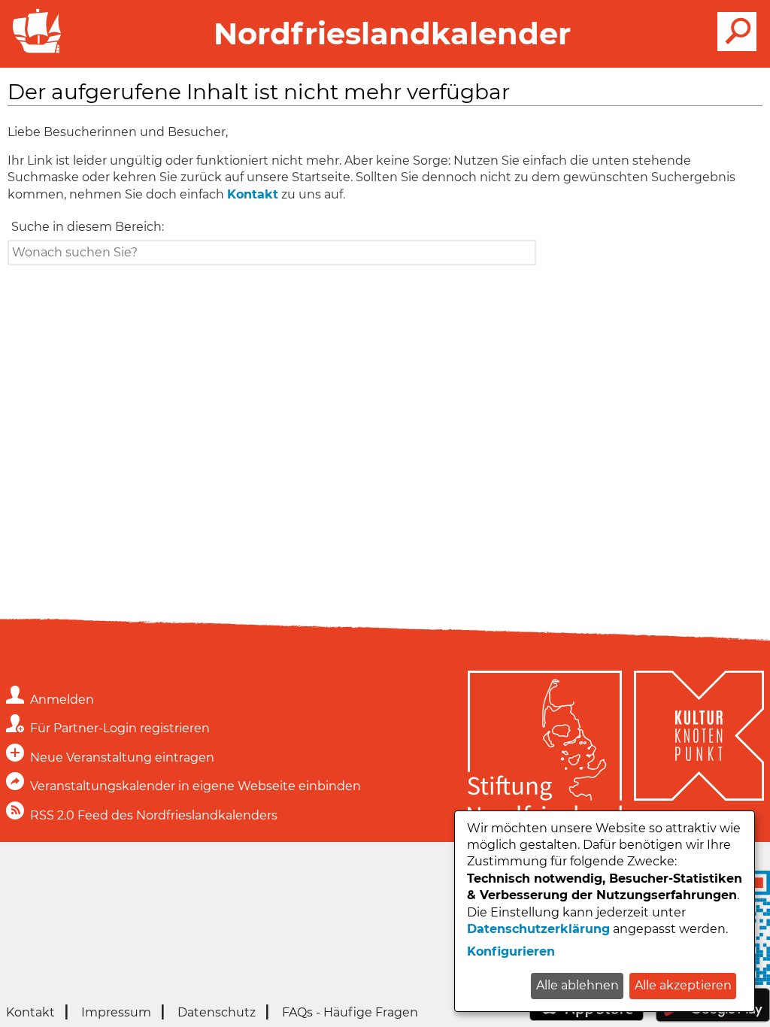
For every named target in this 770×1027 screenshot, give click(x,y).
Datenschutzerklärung (538, 929)
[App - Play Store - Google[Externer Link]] (713, 1018)
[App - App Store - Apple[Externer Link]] (586, 1017)
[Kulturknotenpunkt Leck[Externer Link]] (699, 750)
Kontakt (252, 194)
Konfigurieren (511, 951)
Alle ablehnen (577, 985)
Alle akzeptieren (683, 985)
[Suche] (736, 31)
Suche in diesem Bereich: (87, 227)
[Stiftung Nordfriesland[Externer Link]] (545, 750)
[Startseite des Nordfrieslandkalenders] (34, 51)
